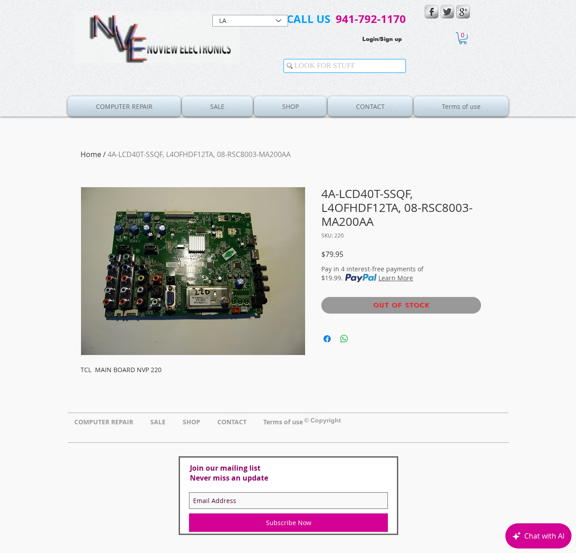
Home (91, 154)
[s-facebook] (431, 11)
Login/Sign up (382, 39)
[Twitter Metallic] (447, 11)
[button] (463, 38)
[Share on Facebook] (327, 338)
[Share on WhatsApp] (344, 338)
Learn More (395, 278)
